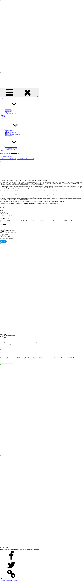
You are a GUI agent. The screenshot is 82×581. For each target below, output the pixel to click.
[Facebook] (11, 559)
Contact (3, 115)
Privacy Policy (3, 580)
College (3, 146)
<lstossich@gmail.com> (41, 203)
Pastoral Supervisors (8, 130)
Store (3, 118)
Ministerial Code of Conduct (10, 132)
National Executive (8, 110)
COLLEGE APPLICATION (10, 149)
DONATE (3, 241)
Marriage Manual (8, 133)
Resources (4, 129)
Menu (37, 96)
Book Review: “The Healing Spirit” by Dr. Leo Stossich (17, 159)
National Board (8, 109)
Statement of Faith (8, 111)
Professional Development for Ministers (12, 134)
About (3, 107)
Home (3, 98)
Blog (3, 150)
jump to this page (40, 342)
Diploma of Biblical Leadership (11, 148)
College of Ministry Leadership (11, 147)
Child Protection (8, 112)
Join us (3, 117)
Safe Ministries (5, 119)
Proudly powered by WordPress (12, 580)
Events (3, 116)
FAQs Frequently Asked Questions (11, 113)
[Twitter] (11, 569)
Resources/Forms (8, 136)
